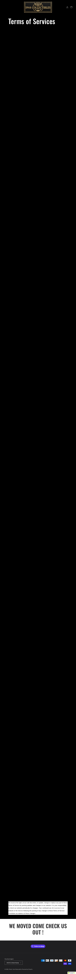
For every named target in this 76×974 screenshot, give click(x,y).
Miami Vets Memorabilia (15, 969)
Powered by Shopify (27, 969)
